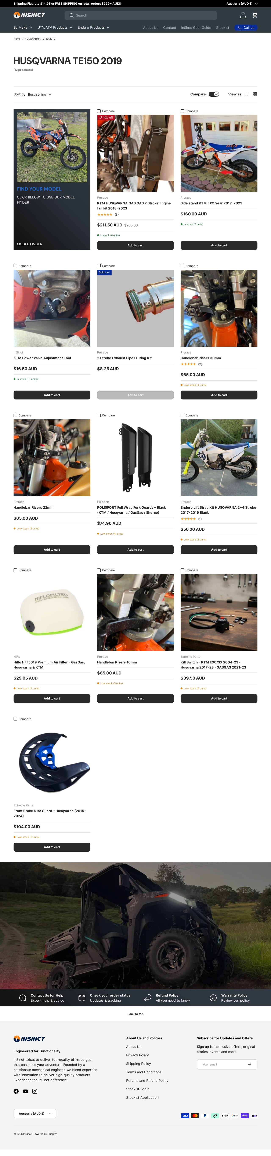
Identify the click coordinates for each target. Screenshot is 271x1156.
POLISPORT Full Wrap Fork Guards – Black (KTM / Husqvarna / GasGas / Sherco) (131, 510)
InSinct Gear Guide (196, 27)
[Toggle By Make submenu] (30, 27)
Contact (169, 27)
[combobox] (141, 15)
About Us (150, 27)
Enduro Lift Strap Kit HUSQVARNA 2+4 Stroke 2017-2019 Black (218, 510)
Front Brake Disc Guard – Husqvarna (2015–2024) (50, 813)
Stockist (222, 27)
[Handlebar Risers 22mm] (52, 457)
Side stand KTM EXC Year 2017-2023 (211, 203)
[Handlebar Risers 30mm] (219, 308)
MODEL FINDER (29, 244)
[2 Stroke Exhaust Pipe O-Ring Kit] (135, 308)
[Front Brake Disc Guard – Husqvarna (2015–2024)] (52, 761)
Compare (198, 94)
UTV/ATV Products (52, 27)
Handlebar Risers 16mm (117, 662)
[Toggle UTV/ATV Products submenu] (70, 27)
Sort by (19, 94)
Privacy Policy (137, 1055)
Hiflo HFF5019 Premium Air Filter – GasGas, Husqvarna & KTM (49, 664)
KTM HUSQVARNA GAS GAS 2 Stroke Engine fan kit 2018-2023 (134, 205)
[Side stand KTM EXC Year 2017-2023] (219, 153)
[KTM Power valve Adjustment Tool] (52, 308)
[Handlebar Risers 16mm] (135, 612)
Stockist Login (137, 1089)
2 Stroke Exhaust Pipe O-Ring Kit (124, 358)
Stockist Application (142, 1097)
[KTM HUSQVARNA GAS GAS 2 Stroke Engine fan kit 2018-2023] (135, 153)
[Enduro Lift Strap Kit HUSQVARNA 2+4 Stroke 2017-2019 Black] (219, 457)
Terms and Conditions (143, 1072)
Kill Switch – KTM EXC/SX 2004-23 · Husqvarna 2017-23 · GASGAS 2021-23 (213, 664)
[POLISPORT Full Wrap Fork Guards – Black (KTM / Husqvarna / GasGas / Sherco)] (135, 457)
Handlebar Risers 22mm (34, 507)
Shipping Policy (138, 1063)
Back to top (135, 1014)
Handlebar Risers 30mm (201, 358)
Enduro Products (91, 27)
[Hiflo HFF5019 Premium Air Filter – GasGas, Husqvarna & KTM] (52, 612)
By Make (20, 27)
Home (17, 38)
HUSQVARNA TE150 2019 (40, 38)
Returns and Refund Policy (147, 1080)
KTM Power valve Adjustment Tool (42, 358)
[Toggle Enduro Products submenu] (108, 27)
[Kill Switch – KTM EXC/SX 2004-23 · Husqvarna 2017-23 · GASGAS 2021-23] (219, 612)
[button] (255, 15)
